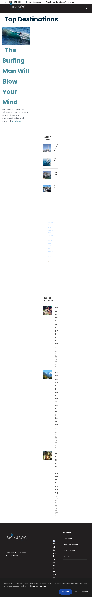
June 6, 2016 (56, 352)
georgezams (56, 363)
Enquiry (67, 556)
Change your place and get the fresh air (56, 398)
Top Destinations (71, 544)
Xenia (55, 160)
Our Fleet (68, 539)
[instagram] (86, 2)
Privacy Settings (81, 592)
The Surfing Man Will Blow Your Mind (15, 76)
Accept (65, 592)
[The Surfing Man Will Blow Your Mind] (16, 35)
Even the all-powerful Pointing (56, 473)
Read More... (17, 121)
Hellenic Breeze (56, 148)
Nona (56, 186)
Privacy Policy (69, 550)
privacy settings (40, 586)
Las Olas (56, 173)
